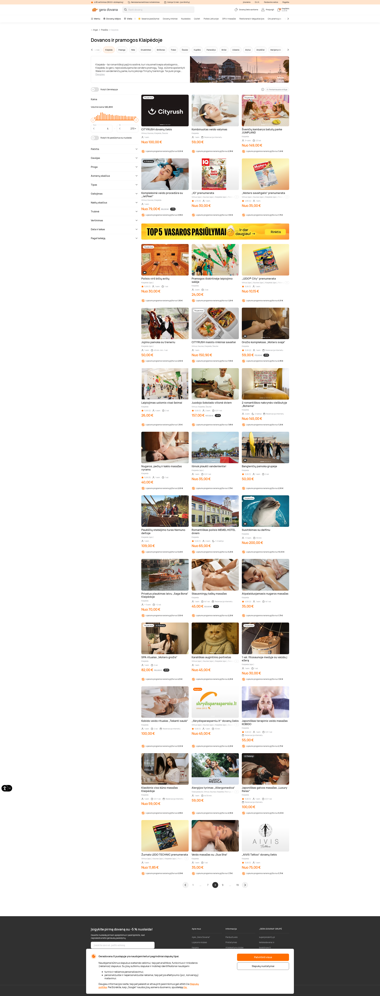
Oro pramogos (274, 18)
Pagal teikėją (98, 238)
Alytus (248, 50)
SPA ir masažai (229, 18)
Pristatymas (231, 942)
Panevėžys (211, 50)
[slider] (93, 120)
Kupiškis (197, 50)
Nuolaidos (185, 18)
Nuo (94, 124)
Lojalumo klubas (199, 942)
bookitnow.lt (265, 947)
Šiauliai (185, 50)
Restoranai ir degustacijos (251, 18)
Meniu (97, 18)
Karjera (195, 947)
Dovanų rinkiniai (170, 18)
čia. (185, 987)
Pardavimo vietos (271, 2)
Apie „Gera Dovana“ (201, 937)
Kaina (94, 99)
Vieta (129, 18)
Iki (120, 124)
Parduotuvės (231, 937)
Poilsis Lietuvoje (211, 18)
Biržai (224, 50)
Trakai (173, 50)
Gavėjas (95, 158)
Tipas (94, 184)
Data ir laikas (98, 229)
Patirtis (95, 149)
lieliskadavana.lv (266, 942)
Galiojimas (97, 193)
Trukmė (95, 211)
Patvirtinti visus (263, 957)
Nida (133, 50)
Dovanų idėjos (113, 18)
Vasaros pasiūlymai (150, 18)
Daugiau (100, 74)
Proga (94, 167)
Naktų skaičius (99, 202)
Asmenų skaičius (100, 175)
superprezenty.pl (267, 937)
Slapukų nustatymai (263, 966)
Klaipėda (114, 29)
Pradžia (104, 29)
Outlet (197, 18)
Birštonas (161, 50)
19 (237, 885)
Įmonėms (246, 2)
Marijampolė (275, 50)
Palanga (121, 50)
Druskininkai (146, 50)
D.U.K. (257, 2)
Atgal (95, 29)
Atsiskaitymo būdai (234, 947)
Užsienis (235, 50)
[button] (97, 50)
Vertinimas (97, 220)
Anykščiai (260, 50)
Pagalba (285, 2)
